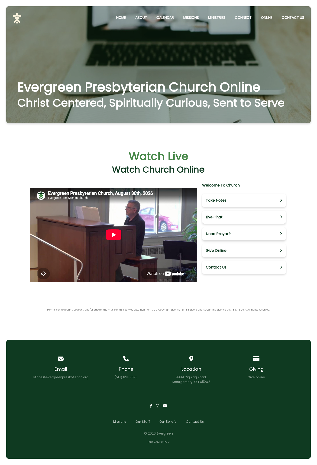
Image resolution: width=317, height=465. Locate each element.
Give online (256, 377)
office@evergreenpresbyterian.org (60, 377)
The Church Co (158, 442)
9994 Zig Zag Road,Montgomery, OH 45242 (191, 379)
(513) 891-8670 (126, 377)
